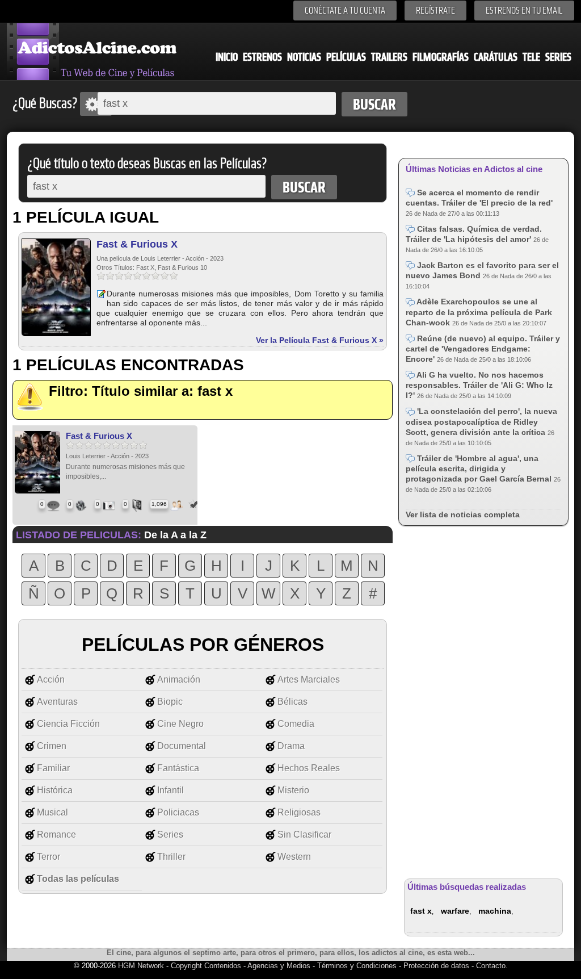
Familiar (53, 768)
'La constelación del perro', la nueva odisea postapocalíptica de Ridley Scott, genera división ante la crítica (481, 421)
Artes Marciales (308, 679)
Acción (51, 679)
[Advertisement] (483, 700)
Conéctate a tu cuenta (345, 10)
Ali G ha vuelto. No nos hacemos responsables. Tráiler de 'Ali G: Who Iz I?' (479, 385)
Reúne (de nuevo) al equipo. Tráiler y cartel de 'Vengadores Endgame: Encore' (483, 348)
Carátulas (495, 57)
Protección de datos (436, 965)
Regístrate (435, 10)
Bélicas (292, 701)
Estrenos (262, 57)
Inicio (227, 57)
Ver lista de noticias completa (463, 514)
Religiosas (299, 812)
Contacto (491, 965)
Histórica (55, 790)
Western (294, 856)
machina (494, 910)
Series (558, 57)
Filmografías (440, 57)
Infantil (170, 790)
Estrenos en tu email (524, 10)
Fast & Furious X (137, 244)
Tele (531, 57)
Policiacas (178, 812)
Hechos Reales (308, 768)
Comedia (295, 724)
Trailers (389, 57)
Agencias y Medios (278, 965)
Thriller (171, 856)
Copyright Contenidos (206, 965)
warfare (455, 910)
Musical (52, 812)
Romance (56, 834)
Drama (291, 746)
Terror (48, 856)
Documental (181, 746)
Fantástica (178, 768)
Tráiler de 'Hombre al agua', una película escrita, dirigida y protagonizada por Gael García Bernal (480, 468)
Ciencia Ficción (68, 724)
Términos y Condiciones (358, 965)
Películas (346, 57)
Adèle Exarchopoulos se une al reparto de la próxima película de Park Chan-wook (479, 312)
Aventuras (57, 701)
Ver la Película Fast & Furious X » (320, 340)
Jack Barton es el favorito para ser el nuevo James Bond (482, 270)
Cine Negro (180, 724)
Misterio (293, 790)
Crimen (51, 746)
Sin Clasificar (304, 834)
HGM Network (141, 965)
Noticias (304, 57)
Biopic (170, 701)
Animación (178, 679)
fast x (421, 910)
